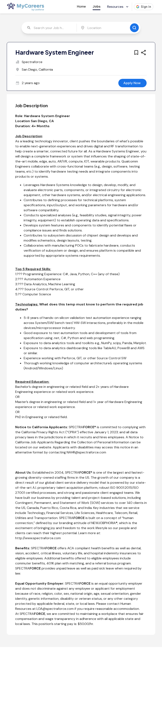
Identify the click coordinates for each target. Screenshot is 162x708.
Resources (115, 6)
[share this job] (143, 52)
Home (81, 6)
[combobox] (49, 28)
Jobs (96, 6)
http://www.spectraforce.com (38, 538)
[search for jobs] (134, 27)
